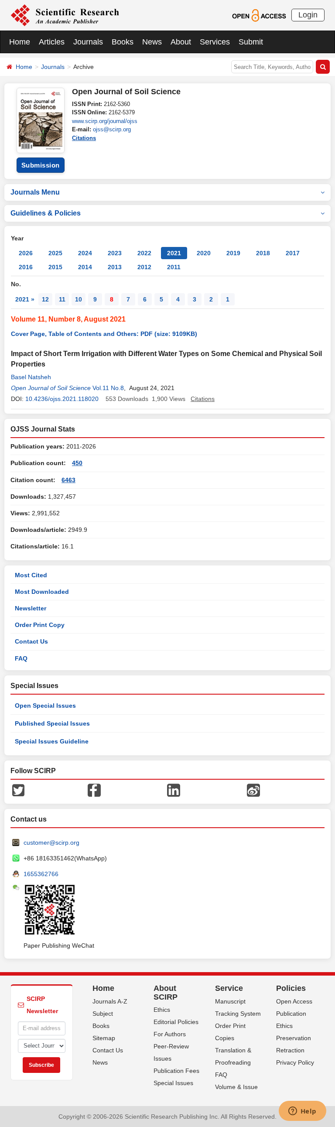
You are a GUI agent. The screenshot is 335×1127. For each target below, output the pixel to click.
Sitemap (103, 1038)
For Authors (170, 1034)
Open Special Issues (45, 705)
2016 (26, 267)
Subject (102, 1013)
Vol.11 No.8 (108, 387)
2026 (26, 253)
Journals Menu (35, 192)
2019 (233, 253)
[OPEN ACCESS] (259, 14)
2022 (144, 253)
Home (19, 42)
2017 (293, 253)
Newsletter (30, 608)
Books (122, 42)
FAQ (21, 658)
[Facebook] (94, 789)
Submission (40, 165)
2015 (55, 267)
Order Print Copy (40, 624)
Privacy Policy (295, 1062)
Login (308, 14)
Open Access (294, 1001)
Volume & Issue (236, 1086)
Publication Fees (176, 1070)
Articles (52, 42)
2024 (85, 253)
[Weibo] (253, 789)
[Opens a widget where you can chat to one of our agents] (302, 1112)
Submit (251, 42)
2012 (144, 267)
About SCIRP (166, 992)
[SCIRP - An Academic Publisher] (64, 14)
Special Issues (173, 1082)
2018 (263, 253)
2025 (55, 253)
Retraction (290, 1050)
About (181, 42)
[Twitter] (18, 789)
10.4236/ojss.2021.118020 (62, 398)
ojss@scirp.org (112, 129)
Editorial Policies (176, 1021)
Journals (88, 42)
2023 (115, 253)
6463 (68, 479)
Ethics (162, 1009)
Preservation (293, 1038)
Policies (291, 988)
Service (229, 988)
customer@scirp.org (51, 842)
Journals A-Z (109, 1001)
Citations (84, 138)
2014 (85, 267)
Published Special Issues (52, 723)
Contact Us (31, 641)
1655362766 (41, 873)
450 (77, 462)
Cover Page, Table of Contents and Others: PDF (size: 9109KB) (104, 333)
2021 (174, 253)
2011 (174, 267)
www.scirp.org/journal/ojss (104, 121)
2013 (115, 267)
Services (215, 42)
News (152, 42)
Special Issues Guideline (52, 741)
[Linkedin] (173, 789)
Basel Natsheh (31, 376)
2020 (204, 253)
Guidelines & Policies (45, 213)
